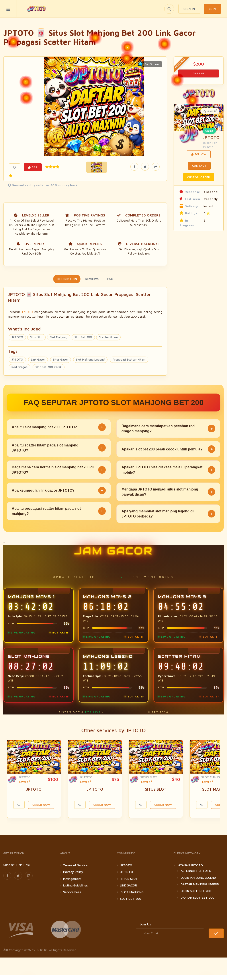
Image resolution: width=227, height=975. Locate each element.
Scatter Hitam (108, 337)
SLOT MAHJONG (212, 777)
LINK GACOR (128, 885)
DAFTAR (198, 73)
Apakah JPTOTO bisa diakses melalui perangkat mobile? (167, 469)
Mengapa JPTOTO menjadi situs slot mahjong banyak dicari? (167, 491)
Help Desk (23, 865)
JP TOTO (85, 777)
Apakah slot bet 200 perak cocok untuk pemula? (167, 449)
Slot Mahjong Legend (90, 359)
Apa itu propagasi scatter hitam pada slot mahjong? (57, 511)
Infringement (72, 878)
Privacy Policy (73, 872)
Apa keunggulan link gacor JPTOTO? (57, 490)
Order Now (41, 804)
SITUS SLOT (148, 777)
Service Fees (72, 892)
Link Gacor (38, 359)
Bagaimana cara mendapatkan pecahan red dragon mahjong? (167, 428)
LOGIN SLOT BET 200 (196, 891)
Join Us (145, 924)
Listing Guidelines (75, 885)
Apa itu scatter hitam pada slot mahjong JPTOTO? (57, 447)
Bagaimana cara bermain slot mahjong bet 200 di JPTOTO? (57, 469)
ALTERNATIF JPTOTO (196, 871)
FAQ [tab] (110, 279)
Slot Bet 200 (83, 337)
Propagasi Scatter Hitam (129, 359)
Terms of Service (75, 865)
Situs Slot (36, 337)
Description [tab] (67, 279)
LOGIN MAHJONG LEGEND (198, 877)
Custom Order (198, 177)
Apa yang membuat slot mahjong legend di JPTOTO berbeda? (167, 513)
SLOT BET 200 (130, 898)
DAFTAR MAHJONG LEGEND (200, 884)
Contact (199, 165)
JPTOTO (27, 312)
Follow (200, 154)
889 (34, 167)
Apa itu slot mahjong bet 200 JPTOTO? (57, 427)
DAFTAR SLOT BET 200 (197, 897)
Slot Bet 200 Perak (48, 367)
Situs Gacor (60, 359)
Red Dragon (19, 367)
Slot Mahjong (58, 337)
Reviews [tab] (92, 279)
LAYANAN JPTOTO (190, 865)
